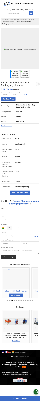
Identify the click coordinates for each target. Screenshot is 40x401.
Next (35, 327)
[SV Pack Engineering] (18, 3)
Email (2, 216)
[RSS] (24, 367)
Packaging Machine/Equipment (17, 19)
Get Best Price (8, 99)
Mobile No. (4, 224)
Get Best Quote (32, 295)
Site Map (18, 367)
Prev (4, 327)
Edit (25, 94)
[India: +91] (4, 228)
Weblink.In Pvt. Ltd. (25, 374)
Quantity (3, 232)
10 (28, 300)
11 (30, 300)
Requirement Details (7, 247)
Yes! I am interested (20, 193)
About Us (21, 362)
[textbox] (18, 13)
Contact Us (33, 365)
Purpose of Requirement (8, 240)
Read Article (7, 341)
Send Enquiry (21, 398)
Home (4, 19)
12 (32, 300)
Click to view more (6, 126)
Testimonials (22, 365)
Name (3, 208)
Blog (14, 362)
